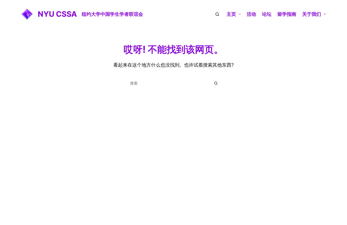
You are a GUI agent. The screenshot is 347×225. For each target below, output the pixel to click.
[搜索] (217, 14)
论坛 (266, 14)
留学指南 (286, 14)
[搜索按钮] (216, 83)
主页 (231, 14)
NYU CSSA (57, 14)
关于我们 (311, 14)
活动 (251, 14)
